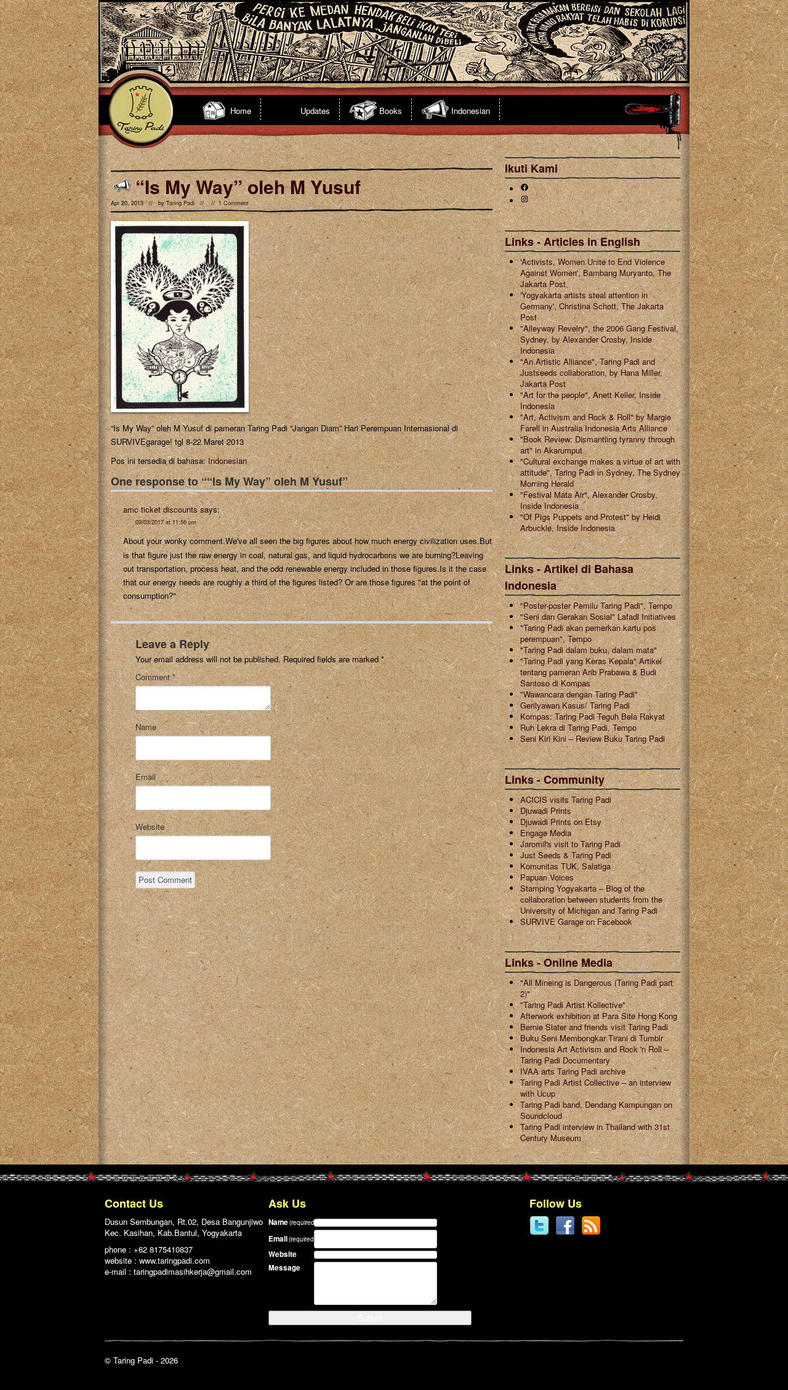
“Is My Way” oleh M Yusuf (248, 186)
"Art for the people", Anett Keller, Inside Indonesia (590, 400)
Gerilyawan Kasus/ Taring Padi (575, 705)
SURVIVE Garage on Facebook (576, 921)
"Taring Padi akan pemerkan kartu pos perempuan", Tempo (588, 633)
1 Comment (234, 203)
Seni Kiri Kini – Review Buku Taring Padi (592, 738)
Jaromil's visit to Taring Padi (570, 844)
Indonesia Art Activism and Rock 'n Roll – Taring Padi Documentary (594, 1054)
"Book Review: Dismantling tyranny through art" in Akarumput (597, 444)
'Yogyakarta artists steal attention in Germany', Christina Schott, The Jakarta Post (592, 306)
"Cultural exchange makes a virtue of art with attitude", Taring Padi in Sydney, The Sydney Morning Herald (600, 472)
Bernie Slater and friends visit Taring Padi (594, 1027)
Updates (315, 110)
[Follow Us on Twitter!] (539, 1232)
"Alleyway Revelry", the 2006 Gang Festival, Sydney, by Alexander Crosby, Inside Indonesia (599, 339)
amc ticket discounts (160, 509)
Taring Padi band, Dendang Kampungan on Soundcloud (596, 1110)
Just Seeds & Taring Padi (565, 855)
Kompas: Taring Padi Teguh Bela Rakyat (592, 716)
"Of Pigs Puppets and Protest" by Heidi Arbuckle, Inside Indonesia (590, 522)
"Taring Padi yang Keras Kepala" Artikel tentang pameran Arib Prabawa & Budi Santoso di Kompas (591, 672)
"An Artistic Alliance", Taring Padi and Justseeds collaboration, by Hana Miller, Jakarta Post (591, 372)
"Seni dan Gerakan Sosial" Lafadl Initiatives (598, 616)
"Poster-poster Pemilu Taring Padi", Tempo (596, 605)
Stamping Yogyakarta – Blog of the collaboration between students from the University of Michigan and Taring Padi (591, 899)
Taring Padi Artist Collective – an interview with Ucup (595, 1087)
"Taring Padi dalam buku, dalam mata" (588, 650)
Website (149, 826)
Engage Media (545, 833)
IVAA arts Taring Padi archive (572, 1071)
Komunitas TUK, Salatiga (565, 866)
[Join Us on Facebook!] (565, 1232)
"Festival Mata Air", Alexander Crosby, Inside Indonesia (588, 500)
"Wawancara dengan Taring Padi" (579, 694)
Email (145, 776)
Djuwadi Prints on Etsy (560, 821)
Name (145, 727)
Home (240, 110)
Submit (370, 1317)
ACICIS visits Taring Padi (565, 799)
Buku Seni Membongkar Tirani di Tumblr (591, 1038)
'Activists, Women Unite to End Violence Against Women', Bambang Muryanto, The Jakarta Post (595, 273)
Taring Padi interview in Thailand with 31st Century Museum (595, 1132)
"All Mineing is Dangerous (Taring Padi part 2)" (596, 988)
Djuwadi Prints (545, 810)
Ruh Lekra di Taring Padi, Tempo (578, 727)
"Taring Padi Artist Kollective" (572, 1004)
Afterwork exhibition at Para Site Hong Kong (598, 1016)
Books (390, 110)
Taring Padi (180, 203)
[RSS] (591, 1232)
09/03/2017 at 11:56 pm (165, 522)
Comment (155, 677)
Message (284, 1267)
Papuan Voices (547, 877)
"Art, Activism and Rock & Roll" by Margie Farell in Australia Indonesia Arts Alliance (595, 422)
